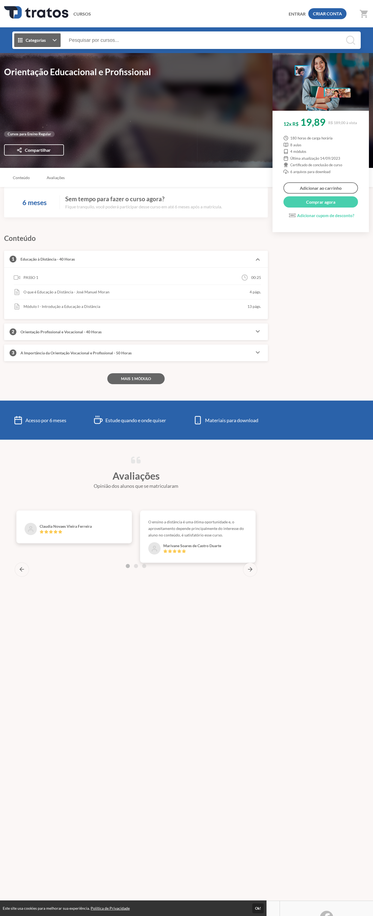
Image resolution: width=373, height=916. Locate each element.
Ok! (258, 908)
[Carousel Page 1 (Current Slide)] (128, 566)
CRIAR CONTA (327, 13)
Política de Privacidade (110, 908)
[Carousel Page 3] (144, 566)
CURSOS (82, 13)
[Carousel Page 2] (136, 566)
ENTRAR (297, 13)
